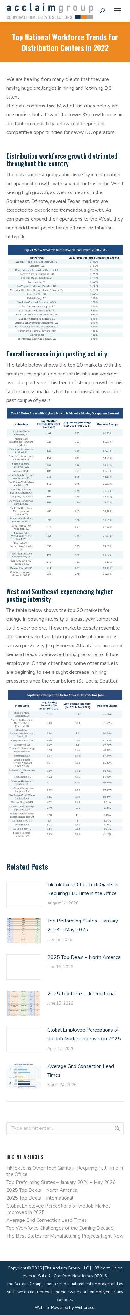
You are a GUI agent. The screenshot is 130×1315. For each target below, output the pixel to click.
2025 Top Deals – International (81, 993)
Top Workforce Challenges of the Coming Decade (60, 1228)
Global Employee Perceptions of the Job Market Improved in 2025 (84, 1034)
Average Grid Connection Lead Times (80, 1071)
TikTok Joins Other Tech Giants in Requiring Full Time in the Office (82, 889)
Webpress (84, 1308)
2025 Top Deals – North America (84, 957)
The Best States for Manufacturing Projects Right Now (65, 1236)
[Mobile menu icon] (117, 10)
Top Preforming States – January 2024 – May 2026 (82, 925)
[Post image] (23, 894)
